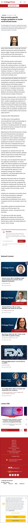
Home (5, 483)
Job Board (14, 446)
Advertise (14, 442)
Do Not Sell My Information (14, 451)
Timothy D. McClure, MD (8, 310)
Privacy (14, 449)
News (16, 483)
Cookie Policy (11, 510)
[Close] (25, 498)
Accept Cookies (15, 520)
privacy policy (4, 244)
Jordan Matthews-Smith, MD (8, 393)
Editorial (14, 443)
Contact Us (14, 445)
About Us (14, 440)
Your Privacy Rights (14, 452)
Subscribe (21, 241)
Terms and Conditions (14, 448)
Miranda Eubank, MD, (8, 392)
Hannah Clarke (6, 365)
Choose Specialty (12, 5)
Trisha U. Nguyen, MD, (18, 392)
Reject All (16, 516)
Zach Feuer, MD (6, 283)
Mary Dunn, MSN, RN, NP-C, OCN (10, 337)
